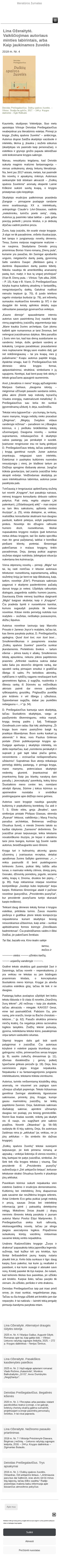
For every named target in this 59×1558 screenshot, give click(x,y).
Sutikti (29, 1532)
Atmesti (29, 1541)
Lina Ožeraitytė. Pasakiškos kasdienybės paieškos (22, 1360)
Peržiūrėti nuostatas (29, 1550)
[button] (54, 1514)
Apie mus (11, 1507)
